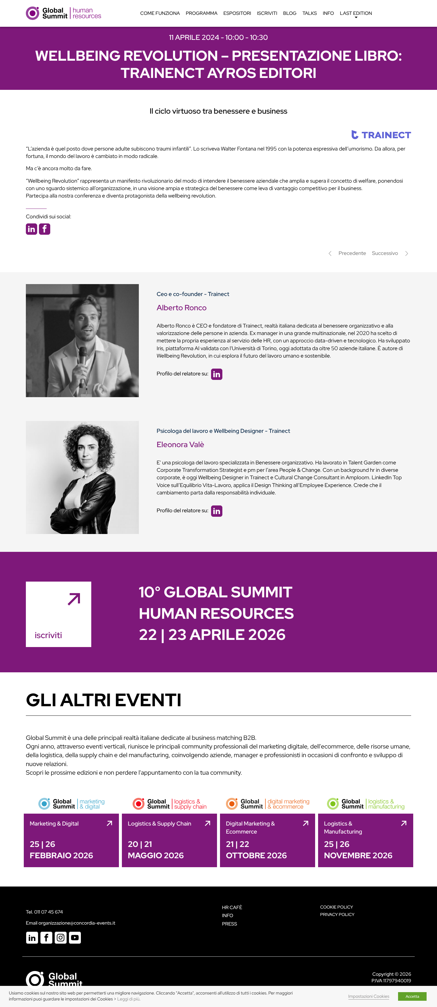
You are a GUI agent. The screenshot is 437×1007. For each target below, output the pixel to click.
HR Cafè (232, 907)
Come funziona (160, 13)
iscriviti (48, 635)
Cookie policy (336, 907)
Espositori (237, 13)
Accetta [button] (412, 996)
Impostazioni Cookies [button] (368, 996)
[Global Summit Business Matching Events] (54, 980)
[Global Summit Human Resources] (63, 13)
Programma (201, 13)
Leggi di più (128, 999)
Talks (309, 13)
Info (328, 13)
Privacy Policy (337, 914)
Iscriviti (267, 13)
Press (229, 924)
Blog (290, 13)
